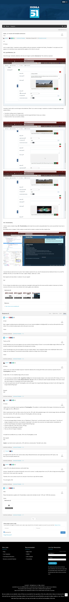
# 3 (23, 396)
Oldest (64, 313)
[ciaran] (4, 317)
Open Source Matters (51, 587)
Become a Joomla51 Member (9, 559)
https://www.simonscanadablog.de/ (12, 306)
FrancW (7, 451)
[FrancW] (4, 451)
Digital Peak (29, 551)
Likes (50, 313)
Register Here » (58, 525)
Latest (60, 313)
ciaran (6, 317)
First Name (50, 557)
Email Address (51, 553)
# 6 (23, 484)
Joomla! (22, 588)
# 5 (23, 460)
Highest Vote (55, 313)
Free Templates (6, 554)
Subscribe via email (42, 38)
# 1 (23, 333)
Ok (66, 594)
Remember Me (8, 532)
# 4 (23, 447)
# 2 (23, 358)
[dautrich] (3, 38)
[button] (64, 2)
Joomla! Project (41, 587)
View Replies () (62, 29)
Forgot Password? (8, 534)
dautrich (6, 38)
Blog (4, 551)
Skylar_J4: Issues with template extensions (14, 33)
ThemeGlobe (29, 559)
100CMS (28, 554)
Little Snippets (29, 556)
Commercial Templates (21, 38)
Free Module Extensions (8, 556)
